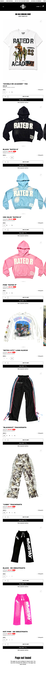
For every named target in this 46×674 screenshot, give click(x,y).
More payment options (23, 102)
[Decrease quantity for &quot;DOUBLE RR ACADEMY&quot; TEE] (4, 96)
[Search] (41, 6)
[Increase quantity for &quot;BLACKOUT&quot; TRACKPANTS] (7, 440)
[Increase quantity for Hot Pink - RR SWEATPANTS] (7, 644)
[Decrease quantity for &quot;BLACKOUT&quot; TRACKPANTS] (4, 440)
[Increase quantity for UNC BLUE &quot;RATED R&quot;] (7, 229)
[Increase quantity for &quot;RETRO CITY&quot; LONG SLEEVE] (7, 363)
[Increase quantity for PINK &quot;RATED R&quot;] (7, 297)
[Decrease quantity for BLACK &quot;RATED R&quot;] (4, 162)
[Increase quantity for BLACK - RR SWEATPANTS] (7, 580)
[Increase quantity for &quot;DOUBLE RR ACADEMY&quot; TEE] (7, 96)
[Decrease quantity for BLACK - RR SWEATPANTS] (4, 580)
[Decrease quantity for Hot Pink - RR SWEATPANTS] (4, 644)
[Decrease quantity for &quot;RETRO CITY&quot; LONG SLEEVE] (4, 363)
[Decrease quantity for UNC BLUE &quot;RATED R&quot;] (4, 229)
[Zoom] (41, 21)
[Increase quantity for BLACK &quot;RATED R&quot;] (7, 162)
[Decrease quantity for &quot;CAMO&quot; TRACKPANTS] (4, 517)
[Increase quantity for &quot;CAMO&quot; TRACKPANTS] (7, 517)
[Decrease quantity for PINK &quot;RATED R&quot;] (4, 297)
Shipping (4, 87)
